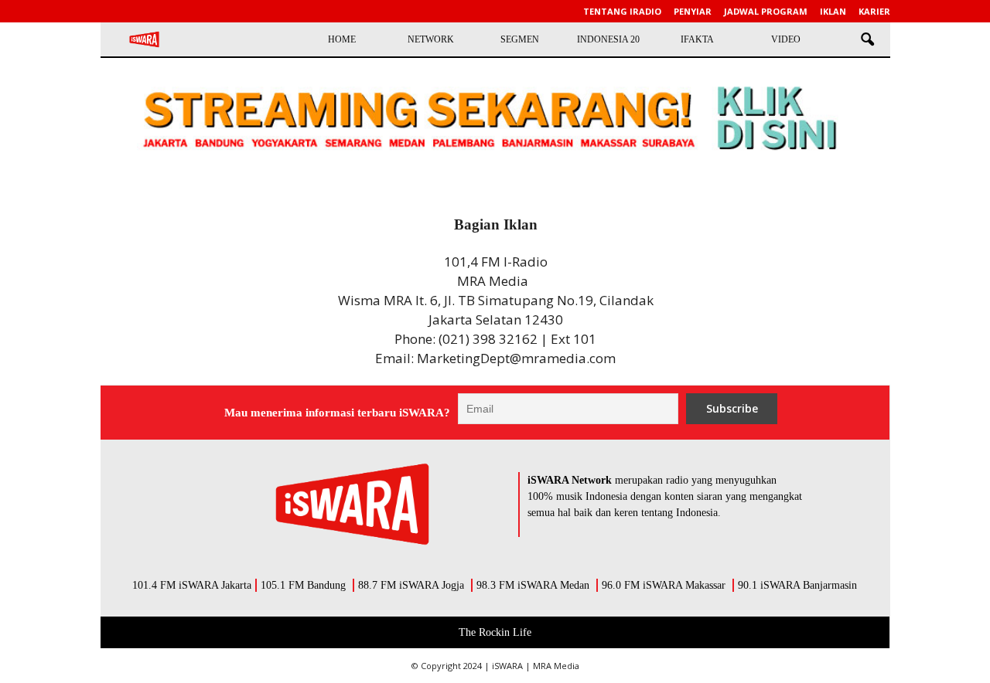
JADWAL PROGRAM (765, 11)
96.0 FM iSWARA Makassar (663, 585)
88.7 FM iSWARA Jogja (411, 585)
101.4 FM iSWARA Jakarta (191, 585)
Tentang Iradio (622, 11)
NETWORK (431, 39)
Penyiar (693, 11)
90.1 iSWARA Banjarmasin (797, 585)
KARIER (874, 11)
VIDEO (786, 39)
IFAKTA (697, 39)
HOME (342, 39)
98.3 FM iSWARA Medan (532, 585)
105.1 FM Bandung (303, 585)
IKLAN (833, 11)
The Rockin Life (495, 632)
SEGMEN (519, 39)
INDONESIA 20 (608, 39)
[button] (867, 40)
